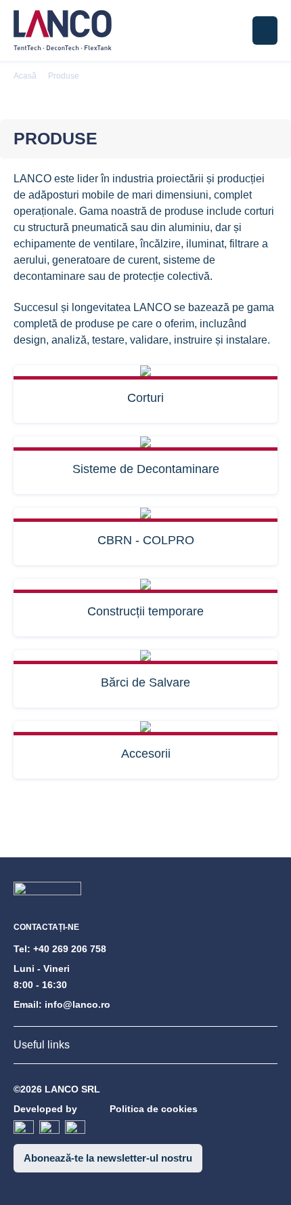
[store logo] (63, 30)
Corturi (145, 398)
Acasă (25, 76)
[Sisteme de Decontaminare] (145, 443)
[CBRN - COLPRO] (145, 515)
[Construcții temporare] (145, 586)
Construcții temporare (145, 611)
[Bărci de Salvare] (145, 657)
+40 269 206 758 (69, 948)
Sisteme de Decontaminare (145, 469)
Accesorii (146, 753)
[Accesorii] (145, 728)
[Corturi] (145, 372)
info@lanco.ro (77, 1004)
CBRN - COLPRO (145, 540)
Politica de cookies (154, 1108)
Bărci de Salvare (145, 682)
